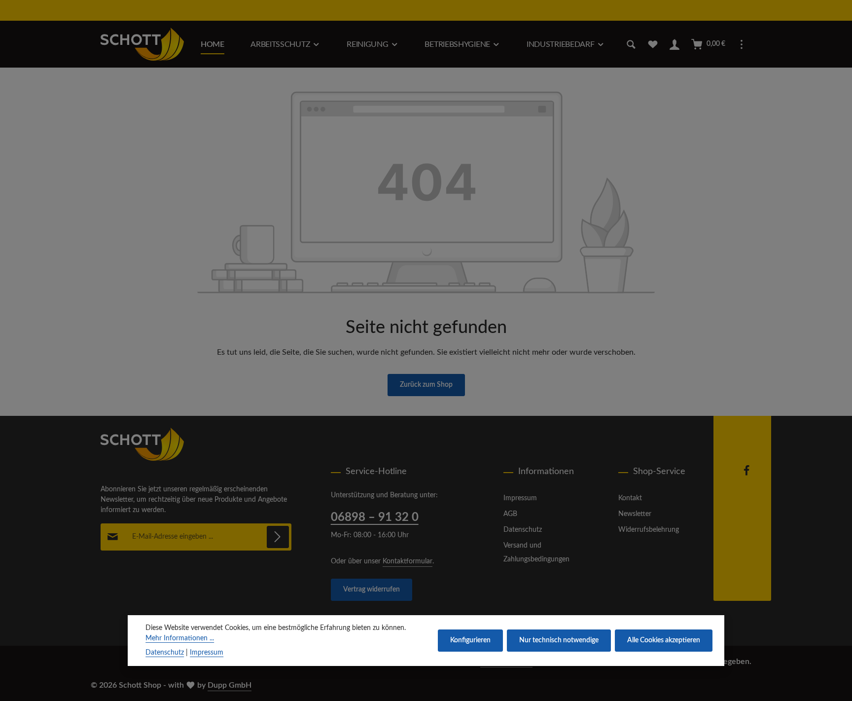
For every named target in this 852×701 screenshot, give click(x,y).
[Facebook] (746, 474)
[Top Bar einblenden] (741, 44)
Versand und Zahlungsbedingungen (536, 552)
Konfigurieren (470, 640)
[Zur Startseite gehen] (142, 44)
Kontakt (630, 498)
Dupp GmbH (229, 685)
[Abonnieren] (278, 537)
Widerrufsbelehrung (648, 529)
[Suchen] (631, 44)
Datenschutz (522, 529)
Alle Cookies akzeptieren (663, 640)
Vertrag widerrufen (371, 589)
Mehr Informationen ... (179, 638)
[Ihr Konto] (674, 44)
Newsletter (634, 514)
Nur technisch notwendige (559, 640)
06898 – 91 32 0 (375, 517)
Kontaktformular (407, 561)
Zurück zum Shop (426, 384)
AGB (510, 514)
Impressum (520, 498)
